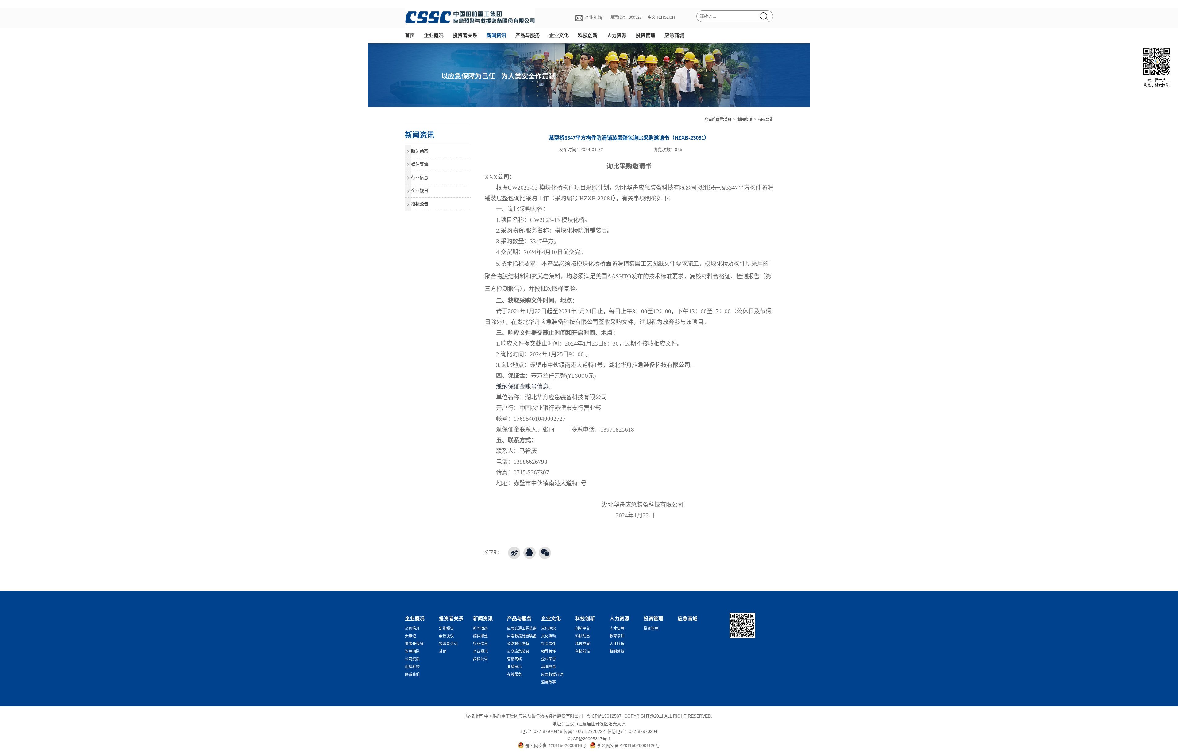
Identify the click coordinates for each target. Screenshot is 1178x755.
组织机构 (412, 667)
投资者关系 (465, 35)
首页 (410, 35)
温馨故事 (548, 682)
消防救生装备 (518, 644)
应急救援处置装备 (522, 636)
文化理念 (548, 628)
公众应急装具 (518, 651)
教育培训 (617, 636)
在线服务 (514, 674)
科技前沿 (582, 651)
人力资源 (616, 35)
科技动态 (582, 636)
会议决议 (446, 636)
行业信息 (419, 177)
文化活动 (548, 636)
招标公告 (765, 119)
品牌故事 (548, 667)
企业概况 (434, 35)
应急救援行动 (552, 674)
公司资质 (412, 659)
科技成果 (582, 644)
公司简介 (412, 628)
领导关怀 (548, 651)
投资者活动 (448, 644)
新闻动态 (419, 151)
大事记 (410, 636)
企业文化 (559, 35)
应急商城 (674, 35)
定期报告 (446, 628)
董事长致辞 (414, 644)
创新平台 (582, 628)
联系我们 (412, 674)
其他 (442, 651)
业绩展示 (514, 667)
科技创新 (588, 35)
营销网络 (514, 659)
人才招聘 (617, 628)
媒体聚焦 (419, 164)
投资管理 (645, 35)
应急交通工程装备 (522, 628)
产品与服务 (527, 35)
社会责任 (548, 644)
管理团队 (412, 651)
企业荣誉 (548, 659)
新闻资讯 (496, 35)
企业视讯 (419, 190)
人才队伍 (617, 644)
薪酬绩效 (617, 651)
